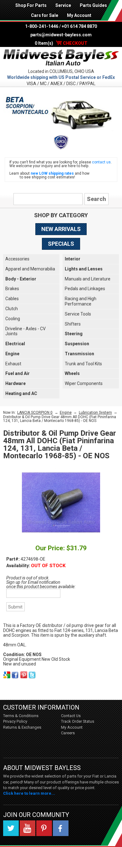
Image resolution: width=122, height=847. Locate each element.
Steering (74, 333)
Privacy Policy (15, 721)
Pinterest (44, 828)
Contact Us (71, 715)
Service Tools (78, 313)
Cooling (12, 318)
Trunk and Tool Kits (83, 363)
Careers (68, 733)
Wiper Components (84, 383)
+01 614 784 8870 (79, 26)
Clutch (11, 308)
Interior (72, 258)
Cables (12, 298)
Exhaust (13, 363)
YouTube (27, 828)
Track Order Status (77, 721)
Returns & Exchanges (22, 727)
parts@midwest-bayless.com (61, 34)
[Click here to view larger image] (61, 502)
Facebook (61, 828)
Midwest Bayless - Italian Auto (61, 57)
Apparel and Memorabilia (30, 268)
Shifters (73, 323)
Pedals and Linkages (85, 288)
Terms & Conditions (20, 715)
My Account (79, 15)
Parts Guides (93, 5)
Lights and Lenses (84, 268)
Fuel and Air (17, 373)
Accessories (17, 258)
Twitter (11, 828)
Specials (61, 243)
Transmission (79, 353)
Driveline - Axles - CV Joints (25, 331)
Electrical (15, 343)
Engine (12, 353)
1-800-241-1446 (41, 26)
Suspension (77, 343)
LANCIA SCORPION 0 (35, 412)
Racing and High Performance (80, 301)
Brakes (12, 288)
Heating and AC (21, 393)
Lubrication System (95, 412)
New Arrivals (61, 229)
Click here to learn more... (29, 793)
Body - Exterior (20, 278)
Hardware (15, 383)
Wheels (72, 373)
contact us (101, 162)
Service (63, 5)
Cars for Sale (44, 15)
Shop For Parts (31, 5)
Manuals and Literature (87, 278)
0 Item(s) (61, 43)
